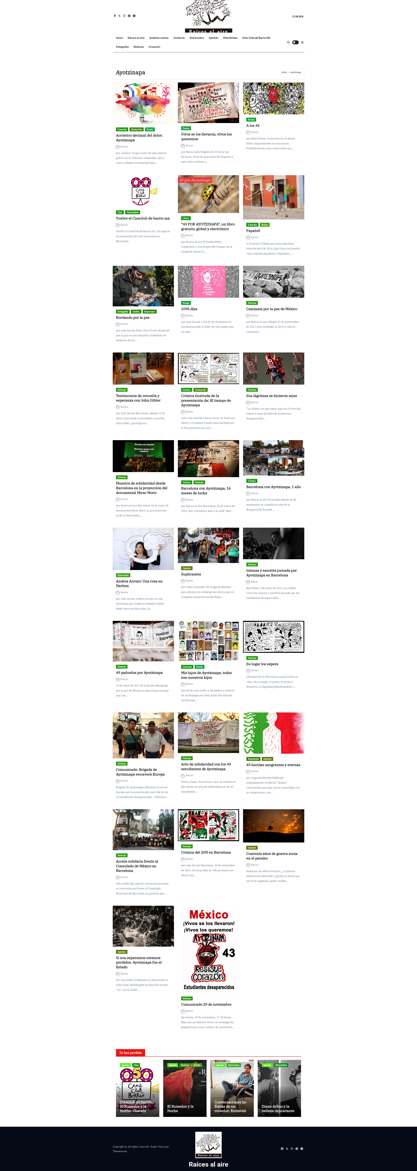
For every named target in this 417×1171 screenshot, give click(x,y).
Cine (120, 212)
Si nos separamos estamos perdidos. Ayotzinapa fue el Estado (139, 962)
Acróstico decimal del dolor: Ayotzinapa (139, 137)
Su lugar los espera (262, 663)
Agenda (125, 1065)
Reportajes (149, 311)
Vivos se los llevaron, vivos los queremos (206, 136)
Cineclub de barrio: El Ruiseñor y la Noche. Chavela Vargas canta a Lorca (137, 1108)
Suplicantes (191, 574)
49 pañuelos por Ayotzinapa (139, 672)
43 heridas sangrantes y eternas (273, 764)
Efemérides (230, 37)
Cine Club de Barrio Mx (256, 37)
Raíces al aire (136, 37)
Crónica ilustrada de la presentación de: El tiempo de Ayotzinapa (206, 400)
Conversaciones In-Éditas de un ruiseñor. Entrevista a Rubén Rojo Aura (231, 1108)
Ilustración (136, 129)
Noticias (139, 46)
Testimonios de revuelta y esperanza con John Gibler (138, 398)
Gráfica (136, 311)
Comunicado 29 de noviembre (206, 1004)
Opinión (213, 37)
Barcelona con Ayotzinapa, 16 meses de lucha (206, 490)
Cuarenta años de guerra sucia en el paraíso (272, 856)
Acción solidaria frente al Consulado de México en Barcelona (137, 866)
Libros (186, 218)
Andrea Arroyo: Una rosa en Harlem (139, 583)
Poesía (150, 129)
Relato (264, 224)
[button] (302, 42)
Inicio (119, 37)
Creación (154, 46)
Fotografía (122, 46)
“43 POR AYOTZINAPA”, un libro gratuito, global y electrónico (208, 226)
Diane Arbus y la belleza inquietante (278, 1108)
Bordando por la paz (133, 317)
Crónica (187, 389)
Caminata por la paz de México (271, 308)
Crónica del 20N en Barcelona (206, 852)
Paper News (157, 1146)
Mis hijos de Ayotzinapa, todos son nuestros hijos (206, 675)
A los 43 (252, 125)
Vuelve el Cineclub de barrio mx (143, 218)
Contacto (179, 37)
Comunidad (132, 212)
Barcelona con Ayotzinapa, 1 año (273, 486)
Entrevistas (197, 37)
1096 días (189, 308)
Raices (124, 146)
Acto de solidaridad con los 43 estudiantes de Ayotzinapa (206, 766)
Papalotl (253, 230)
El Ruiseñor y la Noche (180, 1108)
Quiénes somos (159, 37)
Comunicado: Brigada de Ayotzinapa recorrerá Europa (140, 771)
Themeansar (120, 1151)
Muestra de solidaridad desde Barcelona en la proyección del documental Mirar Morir (141, 488)
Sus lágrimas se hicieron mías (271, 395)
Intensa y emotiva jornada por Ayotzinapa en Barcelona (271, 572)
